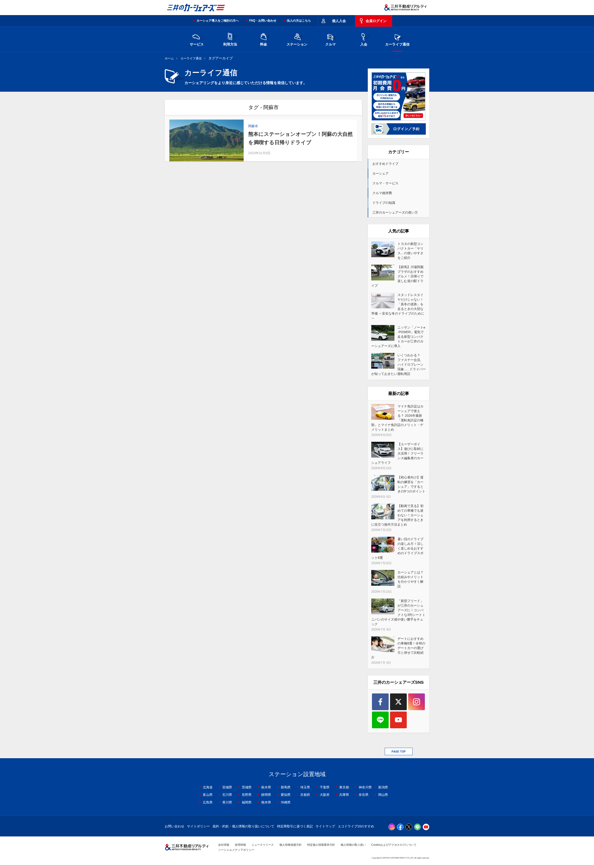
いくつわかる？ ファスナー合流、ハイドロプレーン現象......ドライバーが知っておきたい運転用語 (398, 364)
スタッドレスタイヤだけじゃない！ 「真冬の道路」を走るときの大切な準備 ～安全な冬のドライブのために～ (397, 306)
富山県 (208, 795)
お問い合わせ (174, 826)
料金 (263, 44)
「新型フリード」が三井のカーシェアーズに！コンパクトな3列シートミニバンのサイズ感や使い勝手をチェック (398, 612)
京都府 (305, 795)
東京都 (344, 787)
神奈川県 (365, 787)
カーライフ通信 (397, 44)
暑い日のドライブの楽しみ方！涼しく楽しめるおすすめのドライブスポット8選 (397, 548)
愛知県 (286, 795)
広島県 (208, 802)
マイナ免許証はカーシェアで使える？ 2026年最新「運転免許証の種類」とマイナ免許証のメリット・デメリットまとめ (397, 417)
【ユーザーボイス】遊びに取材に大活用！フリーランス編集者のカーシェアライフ (397, 453)
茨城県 (247, 787)
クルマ (330, 44)
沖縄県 (286, 802)
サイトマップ (325, 826)
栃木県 (266, 787)
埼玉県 (305, 787)
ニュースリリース (263, 844)
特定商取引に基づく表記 (295, 826)
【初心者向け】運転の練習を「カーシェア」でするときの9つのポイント (411, 484)
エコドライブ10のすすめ (356, 826)
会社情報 (223, 844)
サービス (197, 44)
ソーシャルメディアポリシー (236, 850)
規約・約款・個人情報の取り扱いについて (243, 826)
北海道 (208, 787)
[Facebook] (380, 701)
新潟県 (383, 787)
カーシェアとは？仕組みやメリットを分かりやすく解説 (410, 579)
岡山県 (383, 795)
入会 (363, 44)
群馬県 (286, 787)
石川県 (227, 795)
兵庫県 (344, 795)
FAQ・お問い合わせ (262, 20)
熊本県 (266, 802)
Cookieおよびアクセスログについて (393, 844)
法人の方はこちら (299, 20)
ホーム (169, 58)
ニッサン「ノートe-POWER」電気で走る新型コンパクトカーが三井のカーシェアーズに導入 (398, 336)
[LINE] (380, 720)
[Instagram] (416, 701)
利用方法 (230, 44)
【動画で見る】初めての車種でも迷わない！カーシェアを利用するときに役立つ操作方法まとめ (397, 515)
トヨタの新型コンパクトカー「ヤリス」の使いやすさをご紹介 (410, 251)
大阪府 (324, 795)
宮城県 (227, 787)
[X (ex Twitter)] (398, 701)
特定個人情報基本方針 (321, 844)
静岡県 (266, 795)
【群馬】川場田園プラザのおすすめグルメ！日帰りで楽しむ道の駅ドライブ (397, 276)
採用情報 (240, 844)
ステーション (297, 44)
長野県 (247, 795)
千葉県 (324, 787)
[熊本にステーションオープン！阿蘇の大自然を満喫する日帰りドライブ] (206, 140)
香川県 (227, 802)
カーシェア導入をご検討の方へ (218, 20)
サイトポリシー (198, 826)
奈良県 (363, 795)
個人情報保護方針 (290, 844)
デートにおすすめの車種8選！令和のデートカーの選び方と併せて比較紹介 (398, 648)
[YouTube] (398, 720)
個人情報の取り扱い (353, 844)
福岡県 (247, 802)
